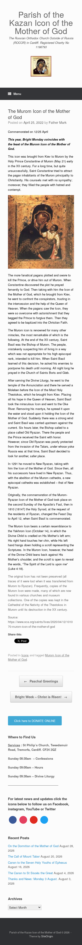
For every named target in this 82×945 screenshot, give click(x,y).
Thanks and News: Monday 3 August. (33, 879)
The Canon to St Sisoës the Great (30, 873)
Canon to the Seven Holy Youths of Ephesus (37, 862)
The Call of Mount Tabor (24, 856)
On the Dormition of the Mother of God (33, 846)
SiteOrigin (47, 936)
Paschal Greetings (41, 681)
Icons (25, 655)
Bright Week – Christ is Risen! (41, 696)
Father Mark (58, 122)
